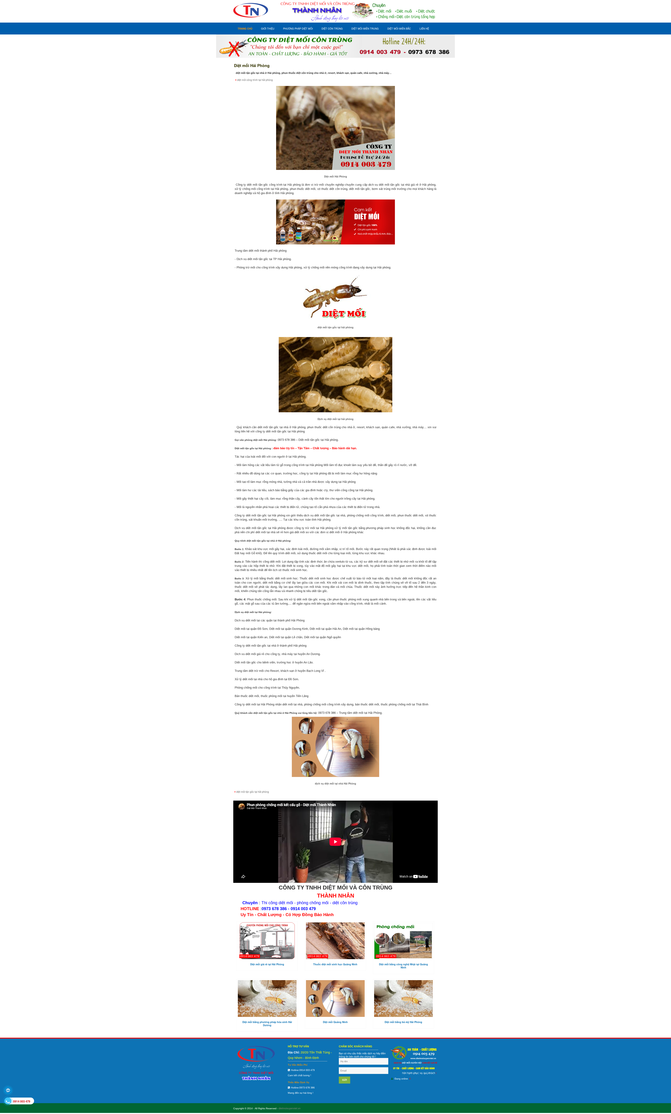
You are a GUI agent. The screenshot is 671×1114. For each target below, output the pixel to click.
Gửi (344, 1079)
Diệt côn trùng (332, 28)
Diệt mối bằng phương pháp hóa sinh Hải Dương (267, 1023)
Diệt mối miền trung (365, 28)
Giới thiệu (267, 28)
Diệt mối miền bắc (399, 28)
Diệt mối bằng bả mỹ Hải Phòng (403, 1022)
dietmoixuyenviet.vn (290, 1108)
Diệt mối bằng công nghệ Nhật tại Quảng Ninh (403, 965)
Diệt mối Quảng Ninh (335, 1022)
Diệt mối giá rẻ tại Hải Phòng (267, 964)
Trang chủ (245, 28)
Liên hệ (424, 28)
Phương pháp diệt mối (298, 28)
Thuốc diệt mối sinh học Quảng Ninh (335, 964)
